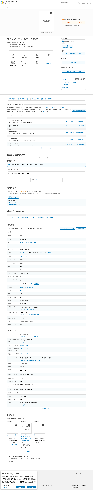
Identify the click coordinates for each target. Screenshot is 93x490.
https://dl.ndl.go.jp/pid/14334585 (28, 342)
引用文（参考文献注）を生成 (70, 82)
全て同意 (31, 487)
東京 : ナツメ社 (24, 256)
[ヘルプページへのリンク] (46, 32)
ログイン (89, 3)
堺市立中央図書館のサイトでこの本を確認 (74, 144)
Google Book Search (14, 204)
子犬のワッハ (37, 435)
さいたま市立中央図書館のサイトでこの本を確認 (72, 121)
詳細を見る (48, 63)
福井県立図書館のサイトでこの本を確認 (74, 132)
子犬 (21, 283)
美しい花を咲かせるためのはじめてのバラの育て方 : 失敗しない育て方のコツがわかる (26, 437)
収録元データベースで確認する (74, 23)
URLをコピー (70, 79)
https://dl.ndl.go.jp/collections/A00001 (30, 360)
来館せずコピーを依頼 (67, 47)
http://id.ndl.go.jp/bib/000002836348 (29, 315)
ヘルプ (83, 3)
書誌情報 (43, 99)
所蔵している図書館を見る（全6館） (73, 53)
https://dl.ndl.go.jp (25, 405)
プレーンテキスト (24, 353)
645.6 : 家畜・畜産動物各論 (26, 287)
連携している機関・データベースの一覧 (54, 108)
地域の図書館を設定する (78, 110)
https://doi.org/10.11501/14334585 (29, 336)
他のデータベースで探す (69, 87)
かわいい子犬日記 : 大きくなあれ (28, 242)
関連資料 (50, 99)
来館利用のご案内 (35, 161)
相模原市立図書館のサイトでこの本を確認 (74, 126)
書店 (28, 99)
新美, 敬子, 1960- (24, 252)
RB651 (21, 290)
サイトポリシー (49, 485)
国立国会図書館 (21, 99)
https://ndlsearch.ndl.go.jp (27, 309)
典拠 (49, 252)
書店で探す (73, 62)
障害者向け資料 (35, 99)
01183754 (29, 283)
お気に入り (65, 79)
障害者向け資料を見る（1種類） (73, 71)
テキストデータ (24, 348)
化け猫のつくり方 (11, 435)
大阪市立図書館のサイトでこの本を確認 (74, 139)
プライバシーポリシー (39, 485)
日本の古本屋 (12, 202)
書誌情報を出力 (67, 85)
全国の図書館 (12, 99)
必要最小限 (20, 487)
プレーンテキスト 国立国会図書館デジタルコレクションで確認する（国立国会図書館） (32, 217)
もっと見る (14, 444)
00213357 (42, 252)
